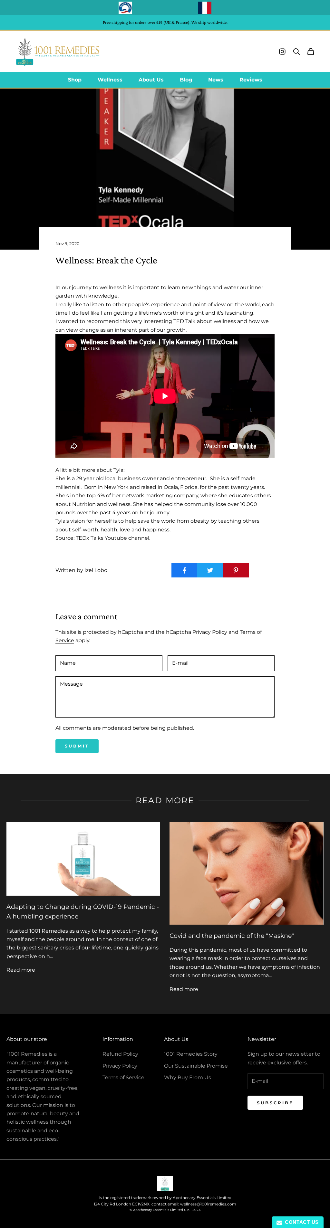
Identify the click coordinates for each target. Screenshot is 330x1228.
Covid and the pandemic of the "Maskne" (232, 935)
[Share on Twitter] (210, 570)
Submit (77, 745)
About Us (151, 80)
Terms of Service (123, 1077)
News (215, 80)
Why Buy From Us (187, 1077)
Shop (75, 80)
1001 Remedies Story (191, 1054)
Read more (20, 970)
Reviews (250, 80)
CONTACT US (300, 1222)
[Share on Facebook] (184, 570)
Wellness (110, 80)
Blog (186, 80)
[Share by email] (262, 570)
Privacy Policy (209, 632)
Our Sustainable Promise (196, 1066)
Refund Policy (120, 1054)
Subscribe (275, 1102)
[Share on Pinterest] (236, 570)
